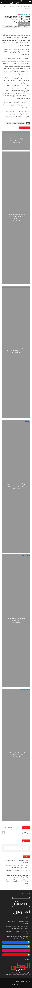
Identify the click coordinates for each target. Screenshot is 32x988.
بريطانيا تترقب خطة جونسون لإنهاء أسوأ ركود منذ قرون (16, 485)
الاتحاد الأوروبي (21, 123)
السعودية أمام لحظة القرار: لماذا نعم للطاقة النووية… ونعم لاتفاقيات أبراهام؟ (17, 866)
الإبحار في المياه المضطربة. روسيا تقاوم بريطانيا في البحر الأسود (16, 216)
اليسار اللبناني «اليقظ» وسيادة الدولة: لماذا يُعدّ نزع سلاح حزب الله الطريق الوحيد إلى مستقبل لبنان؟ (16, 882)
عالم (19, 14)
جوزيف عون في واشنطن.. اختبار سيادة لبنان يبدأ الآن (16, 871)
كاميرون (9, 123)
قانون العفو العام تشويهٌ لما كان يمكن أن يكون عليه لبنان (16, 861)
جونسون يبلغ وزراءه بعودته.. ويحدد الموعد (16, 619)
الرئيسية (28, 6)
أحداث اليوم (23, 6)
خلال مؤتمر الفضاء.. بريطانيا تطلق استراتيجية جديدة (16, 139)
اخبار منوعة (22, 14)
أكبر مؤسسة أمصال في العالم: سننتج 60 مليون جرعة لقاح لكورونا (16, 350)
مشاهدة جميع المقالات (7, 827)
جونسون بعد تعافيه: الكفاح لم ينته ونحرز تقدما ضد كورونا (16, 753)
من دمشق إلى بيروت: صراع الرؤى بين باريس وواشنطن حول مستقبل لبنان (17, 876)
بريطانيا (14, 123)
